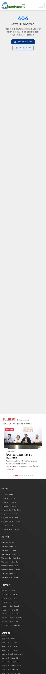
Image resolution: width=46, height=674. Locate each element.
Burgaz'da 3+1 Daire (9, 650)
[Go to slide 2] (16, 475)
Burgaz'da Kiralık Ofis (9, 670)
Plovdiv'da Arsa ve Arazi (10, 625)
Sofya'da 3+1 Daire (8, 506)
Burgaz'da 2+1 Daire (9, 646)
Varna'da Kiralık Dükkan (10, 570)
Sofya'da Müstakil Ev (9, 514)
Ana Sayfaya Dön (24, 42)
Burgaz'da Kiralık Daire (10, 662)
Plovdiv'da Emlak (8, 591)
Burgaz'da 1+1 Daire (9, 642)
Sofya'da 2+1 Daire (8, 502)
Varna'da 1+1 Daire (8, 546)
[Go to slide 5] (22, 475)
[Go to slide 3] (19, 475)
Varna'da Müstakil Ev (9, 562)
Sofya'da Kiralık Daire (9, 518)
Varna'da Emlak (7, 542)
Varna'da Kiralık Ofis (9, 573)
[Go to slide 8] (28, 475)
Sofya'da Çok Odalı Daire (11, 510)
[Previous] (6, 450)
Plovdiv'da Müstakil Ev (10, 610)
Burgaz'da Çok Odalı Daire (12, 654)
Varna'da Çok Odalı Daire (11, 558)
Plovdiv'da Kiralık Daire (10, 614)
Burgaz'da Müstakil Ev (10, 658)
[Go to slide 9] (30, 475)
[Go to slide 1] (13, 475)
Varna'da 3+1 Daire (8, 554)
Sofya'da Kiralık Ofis (9, 525)
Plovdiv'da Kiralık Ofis (9, 621)
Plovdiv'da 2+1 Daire (9, 598)
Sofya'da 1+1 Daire (8, 498)
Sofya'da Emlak (7, 494)
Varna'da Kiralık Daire (9, 566)
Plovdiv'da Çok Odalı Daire (12, 606)
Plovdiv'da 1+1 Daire (9, 594)
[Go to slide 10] (32, 475)
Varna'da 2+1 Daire (8, 550)
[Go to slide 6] (24, 475)
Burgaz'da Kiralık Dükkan (11, 666)
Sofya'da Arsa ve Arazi (10, 529)
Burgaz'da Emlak (8, 639)
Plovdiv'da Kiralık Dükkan (11, 618)
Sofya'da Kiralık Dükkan (10, 522)
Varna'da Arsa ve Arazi (10, 577)
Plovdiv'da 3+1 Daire (9, 602)
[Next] (40, 450)
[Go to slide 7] (26, 475)
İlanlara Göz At (24, 48)
